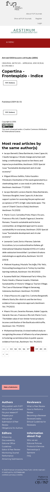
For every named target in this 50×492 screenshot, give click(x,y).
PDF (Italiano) (10, 83)
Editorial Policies (34, 443)
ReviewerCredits (34, 419)
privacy (12, 475)
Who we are (32, 440)
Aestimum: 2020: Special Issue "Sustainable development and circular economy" (23, 168)
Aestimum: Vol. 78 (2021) (31, 341)
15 (19, 349)
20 (41, 349)
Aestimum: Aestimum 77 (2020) (16, 187)
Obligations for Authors (12, 428)
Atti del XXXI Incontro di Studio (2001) (20, 58)
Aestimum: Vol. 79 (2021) (13, 326)
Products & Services (35, 446)
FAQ (29, 456)
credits (19, 475)
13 (11, 349)
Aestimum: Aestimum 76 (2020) (25, 291)
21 (45, 349)
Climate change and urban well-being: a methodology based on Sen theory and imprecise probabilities (24, 160)
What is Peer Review (36, 406)
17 (28, 349)
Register (39, 19)
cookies (5, 475)
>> (7, 354)
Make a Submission (10, 387)
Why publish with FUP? (12, 406)
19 (36, 349)
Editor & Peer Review (11, 450)
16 (24, 349)
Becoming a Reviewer (36, 416)
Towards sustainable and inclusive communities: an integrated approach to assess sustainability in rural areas (22, 226)
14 (15, 349)
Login (40, 23)
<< (4, 349)
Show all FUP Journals (22, 19)
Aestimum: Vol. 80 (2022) (29, 271)
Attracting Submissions (12, 459)
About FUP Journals (34, 14)
